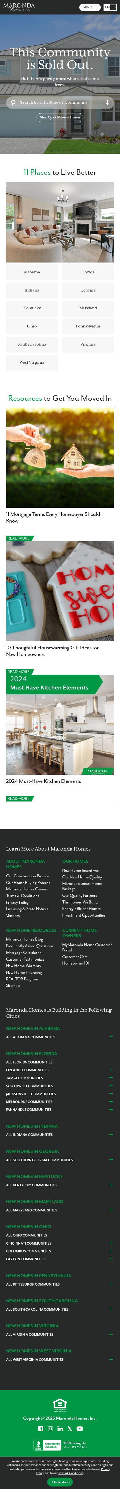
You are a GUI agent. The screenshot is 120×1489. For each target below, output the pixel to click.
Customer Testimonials (25, 959)
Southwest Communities (29, 1086)
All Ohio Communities (26, 1235)
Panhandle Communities (29, 1110)
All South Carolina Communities (37, 1310)
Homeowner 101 (75, 963)
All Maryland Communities (31, 1210)
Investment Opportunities (83, 915)
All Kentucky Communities (31, 1185)
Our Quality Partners (79, 895)
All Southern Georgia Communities (39, 1160)
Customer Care (75, 956)
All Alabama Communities (30, 1037)
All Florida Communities (29, 1062)
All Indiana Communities (29, 1135)
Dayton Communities (25, 1259)
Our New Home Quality (82, 877)
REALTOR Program (22, 979)
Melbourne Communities (29, 1102)
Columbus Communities (28, 1251)
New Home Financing (24, 972)
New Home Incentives (80, 870)
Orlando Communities (27, 1070)
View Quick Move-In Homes (60, 117)
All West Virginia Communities (35, 1360)
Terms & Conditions (70, 1473)
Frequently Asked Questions (30, 946)
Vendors (13, 915)
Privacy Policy (17, 902)
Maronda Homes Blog (24, 939)
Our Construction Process (28, 876)
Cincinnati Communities (29, 1244)
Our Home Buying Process (28, 882)
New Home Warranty (23, 965)
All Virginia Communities (30, 1335)
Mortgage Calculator (23, 952)
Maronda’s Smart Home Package (82, 886)
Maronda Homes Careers (27, 889)
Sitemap (13, 985)
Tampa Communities (24, 1078)
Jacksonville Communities (31, 1094)
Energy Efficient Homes (81, 908)
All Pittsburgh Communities (33, 1284)
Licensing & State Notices (27, 909)
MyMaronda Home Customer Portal (87, 948)
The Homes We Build (80, 902)
